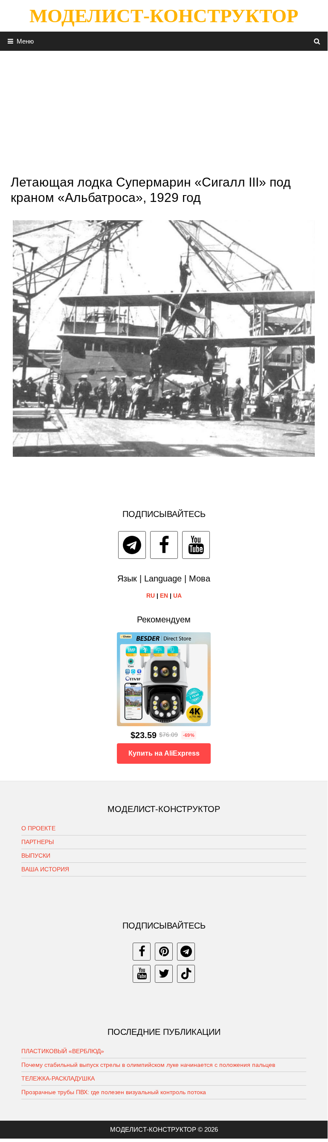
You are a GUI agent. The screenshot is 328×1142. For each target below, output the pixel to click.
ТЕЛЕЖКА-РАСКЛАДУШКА (58, 1078)
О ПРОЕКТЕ (38, 828)
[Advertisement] (164, 110)
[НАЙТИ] (317, 41)
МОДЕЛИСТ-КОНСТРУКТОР (163, 15)
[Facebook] (164, 545)
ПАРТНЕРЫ (37, 841)
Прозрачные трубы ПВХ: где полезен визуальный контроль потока (113, 1092)
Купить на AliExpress (164, 753)
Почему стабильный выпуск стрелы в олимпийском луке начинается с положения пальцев (148, 1064)
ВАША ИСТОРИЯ (45, 869)
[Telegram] (132, 545)
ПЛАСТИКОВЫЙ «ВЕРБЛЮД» (62, 1051)
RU (150, 595)
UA (177, 595)
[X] (164, 974)
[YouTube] (196, 545)
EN (164, 595)
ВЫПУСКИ (35, 855)
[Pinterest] (164, 952)
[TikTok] (186, 974)
